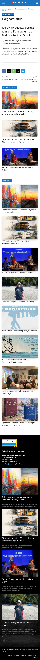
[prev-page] (3, 430)
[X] (9, 71)
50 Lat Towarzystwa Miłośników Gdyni (17, 273)
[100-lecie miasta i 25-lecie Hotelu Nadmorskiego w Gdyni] (20, 128)
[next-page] (6, 430)
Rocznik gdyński (21, 9)
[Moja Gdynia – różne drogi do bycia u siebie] (20, 317)
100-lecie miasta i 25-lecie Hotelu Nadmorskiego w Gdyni (18, 140)
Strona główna (7, 9)
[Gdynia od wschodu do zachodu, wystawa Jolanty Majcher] (20, 100)
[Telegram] (23, 71)
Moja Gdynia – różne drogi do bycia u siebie (19, 331)
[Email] (18, 71)
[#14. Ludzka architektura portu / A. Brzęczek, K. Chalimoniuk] (20, 346)
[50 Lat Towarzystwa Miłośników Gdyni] (20, 157)
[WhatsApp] (13, 71)
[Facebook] (4, 71)
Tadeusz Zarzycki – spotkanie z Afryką (18, 302)
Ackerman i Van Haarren (10, 79)
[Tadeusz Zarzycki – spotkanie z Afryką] (20, 288)
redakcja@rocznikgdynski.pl (12, 464)
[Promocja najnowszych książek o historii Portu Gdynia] (20, 377)
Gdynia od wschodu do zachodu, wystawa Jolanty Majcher (17, 112)
